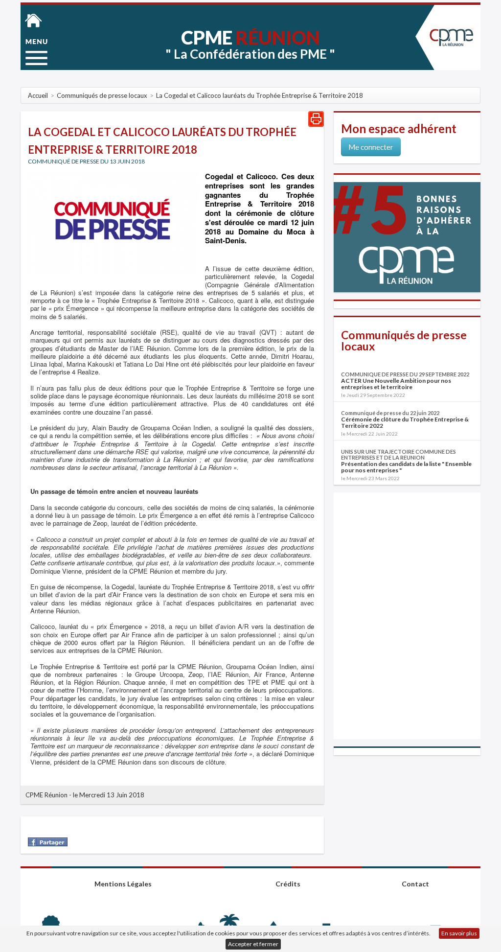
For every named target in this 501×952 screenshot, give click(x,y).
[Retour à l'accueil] (33, 19)
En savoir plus (459, 933)
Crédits (287, 884)
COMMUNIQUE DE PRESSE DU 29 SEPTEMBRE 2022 (405, 374)
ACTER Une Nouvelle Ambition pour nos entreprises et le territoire (396, 384)
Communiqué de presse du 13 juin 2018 (86, 161)
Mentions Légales (123, 884)
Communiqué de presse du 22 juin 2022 (390, 413)
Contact (415, 884)
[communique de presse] (113, 222)
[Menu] (36, 52)
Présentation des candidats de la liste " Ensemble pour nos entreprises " (406, 467)
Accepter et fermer (253, 944)
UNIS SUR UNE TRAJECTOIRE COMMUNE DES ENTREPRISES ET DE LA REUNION (398, 454)
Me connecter (370, 146)
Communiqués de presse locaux (404, 340)
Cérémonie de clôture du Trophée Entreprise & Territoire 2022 (405, 422)
